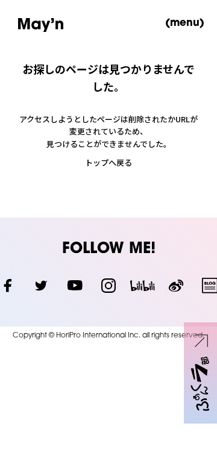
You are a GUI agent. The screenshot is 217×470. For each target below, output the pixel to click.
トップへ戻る (108, 162)
